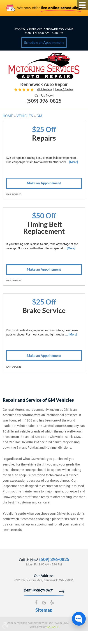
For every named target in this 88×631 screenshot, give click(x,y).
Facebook (36, 603)
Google (44, 603)
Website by (44, 627)
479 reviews (44, 89)
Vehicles (24, 115)
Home (8, 115)
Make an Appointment (44, 183)
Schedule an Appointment (44, 42)
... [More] (72, 162)
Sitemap (44, 610)
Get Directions (38, 590)
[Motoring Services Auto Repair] (44, 66)
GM (39, 115)
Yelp (52, 603)
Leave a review (64, 89)
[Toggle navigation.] (82, 5)
